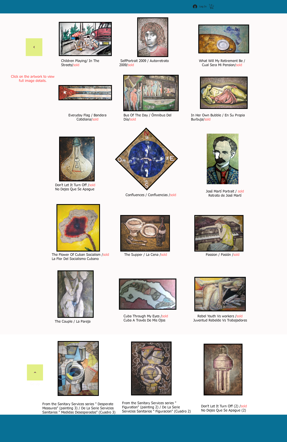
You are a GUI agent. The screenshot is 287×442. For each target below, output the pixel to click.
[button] (212, 6)
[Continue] (34, 47)
